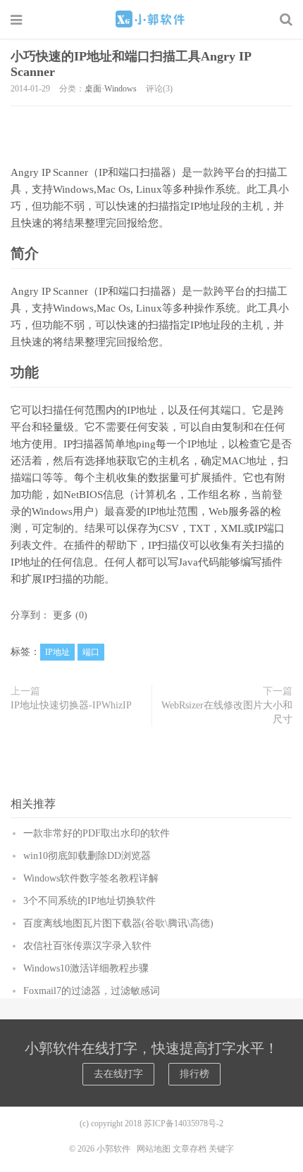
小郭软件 (151, 19)
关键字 (221, 1149)
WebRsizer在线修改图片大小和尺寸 (226, 712)
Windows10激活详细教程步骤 (86, 968)
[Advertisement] (151, 130)
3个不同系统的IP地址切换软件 (89, 901)
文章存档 (189, 1149)
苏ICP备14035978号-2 (183, 1123)
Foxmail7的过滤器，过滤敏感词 (91, 991)
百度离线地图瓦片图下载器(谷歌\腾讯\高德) (118, 923)
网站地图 (154, 1149)
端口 (90, 652)
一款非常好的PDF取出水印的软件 (96, 833)
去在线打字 (118, 1074)
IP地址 (57, 652)
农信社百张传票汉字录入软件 (87, 946)
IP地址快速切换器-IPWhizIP (71, 705)
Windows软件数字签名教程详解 (91, 878)
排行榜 (194, 1074)
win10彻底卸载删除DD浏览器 (87, 856)
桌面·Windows (111, 89)
